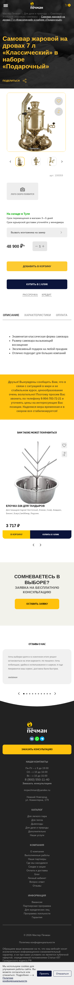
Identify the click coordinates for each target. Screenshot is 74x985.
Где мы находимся (37, 862)
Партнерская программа (37, 905)
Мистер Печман (11, 13)
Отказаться (62, 973)
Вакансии (37, 902)
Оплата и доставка (37, 870)
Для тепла (37, 820)
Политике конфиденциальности (15, 979)
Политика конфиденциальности (37, 942)
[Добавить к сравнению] (59, 111)
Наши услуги (37, 835)
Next (62, 161)
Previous (10, 161)
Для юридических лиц (37, 909)
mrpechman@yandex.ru (37, 790)
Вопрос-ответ (37, 881)
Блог (37, 874)
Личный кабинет (37, 878)
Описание (11, 315)
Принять (44, 973)
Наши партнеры (37, 859)
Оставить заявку (37, 604)
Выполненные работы (37, 855)
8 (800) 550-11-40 (37, 779)
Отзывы (37, 885)
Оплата (61, 315)
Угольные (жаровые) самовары (20, 16)
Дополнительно (37, 831)
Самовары (56, 13)
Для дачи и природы (35, 13)
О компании (37, 851)
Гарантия (37, 917)
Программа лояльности (37, 913)
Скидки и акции (37, 866)
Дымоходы (37, 823)
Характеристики (37, 315)
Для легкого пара (37, 816)
